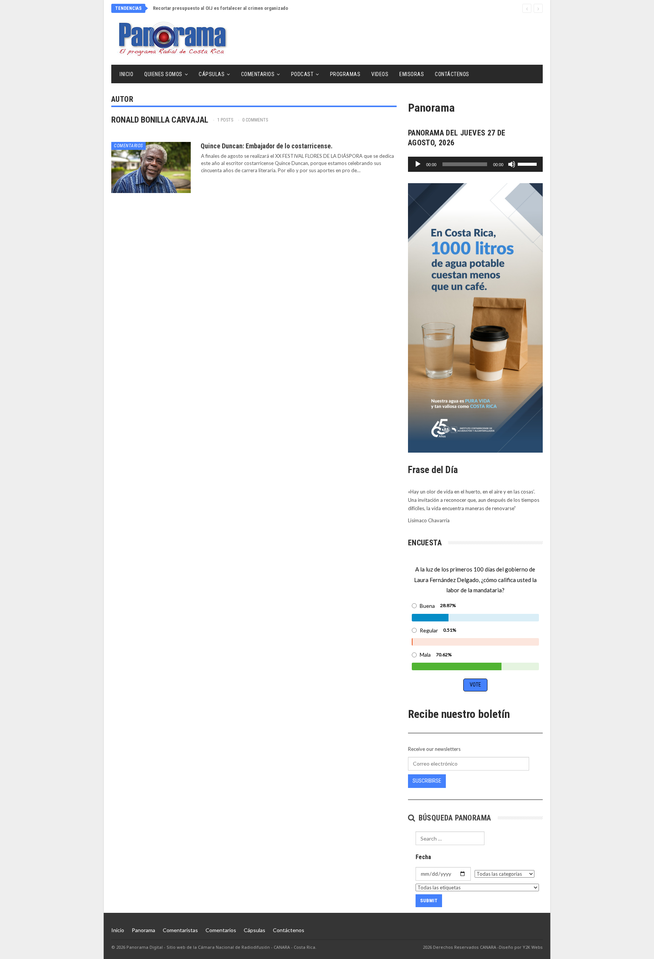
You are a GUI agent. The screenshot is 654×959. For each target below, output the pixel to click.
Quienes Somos (163, 74)
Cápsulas (211, 74)
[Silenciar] (511, 164)
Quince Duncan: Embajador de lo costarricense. (267, 146)
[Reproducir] (418, 164)
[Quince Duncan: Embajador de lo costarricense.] (151, 167)
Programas (345, 74)
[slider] (528, 163)
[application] (475, 164)
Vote (475, 685)
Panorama (143, 930)
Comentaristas (180, 930)
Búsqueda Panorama (453, 817)
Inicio (126, 74)
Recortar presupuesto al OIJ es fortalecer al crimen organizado (220, 8)
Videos (379, 74)
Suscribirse (427, 781)
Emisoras (411, 74)
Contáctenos (452, 74)
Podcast (302, 74)
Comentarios (258, 74)
